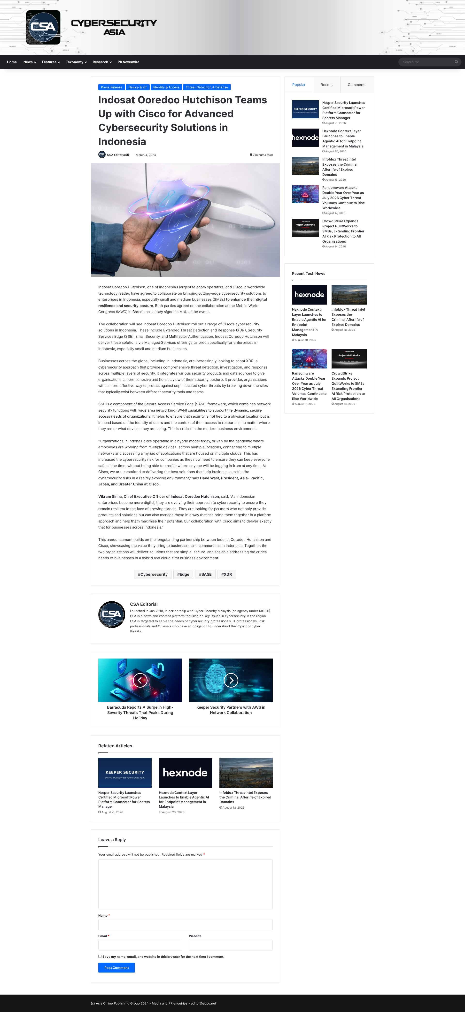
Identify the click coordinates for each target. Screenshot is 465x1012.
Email (103, 936)
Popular (299, 84)
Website (195, 936)
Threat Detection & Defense (207, 87)
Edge (184, 574)
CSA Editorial (116, 155)
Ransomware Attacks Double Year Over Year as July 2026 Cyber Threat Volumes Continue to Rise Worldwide (343, 197)
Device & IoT (138, 87)
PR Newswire (128, 62)
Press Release (111, 87)
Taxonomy (74, 62)
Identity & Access (166, 87)
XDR (228, 574)
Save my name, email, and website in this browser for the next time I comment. (163, 956)
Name (104, 915)
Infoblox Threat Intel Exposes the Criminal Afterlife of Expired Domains (245, 797)
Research (100, 62)
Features (49, 62)
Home (12, 62)
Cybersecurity (154, 574)
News (28, 62)
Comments (357, 84)
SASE (207, 574)
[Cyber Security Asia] (232, 27)
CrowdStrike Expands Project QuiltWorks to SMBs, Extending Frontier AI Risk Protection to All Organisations (343, 231)
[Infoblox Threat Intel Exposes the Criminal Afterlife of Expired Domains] (246, 773)
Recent (327, 84)
